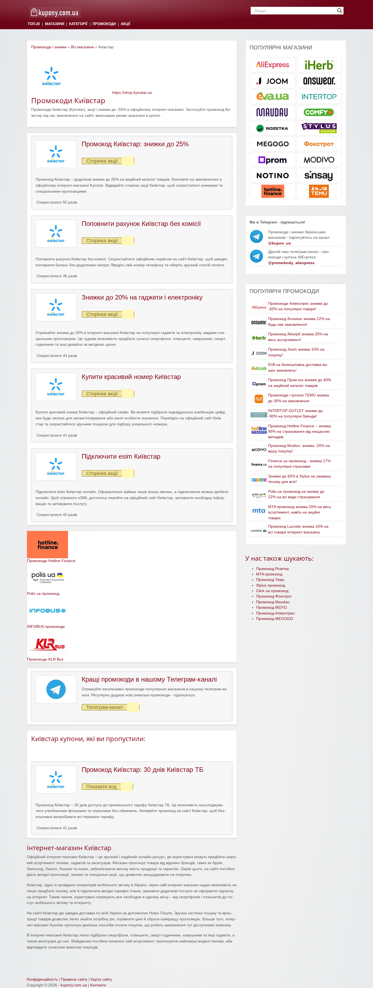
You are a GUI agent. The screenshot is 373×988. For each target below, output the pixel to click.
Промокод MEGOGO (274, 619)
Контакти (98, 985)
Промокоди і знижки (49, 47)
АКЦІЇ (125, 24)
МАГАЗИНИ (54, 24)
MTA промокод (269, 574)
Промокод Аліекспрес (275, 613)
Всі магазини (82, 47)
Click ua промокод (272, 591)
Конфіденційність (42, 979)
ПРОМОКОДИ (104, 24)
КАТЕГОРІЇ (78, 24)
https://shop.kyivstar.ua (132, 93)
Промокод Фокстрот (274, 596)
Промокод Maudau (272, 602)
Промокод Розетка (272, 569)
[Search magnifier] (340, 10)
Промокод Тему (270, 580)
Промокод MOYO (271, 607)
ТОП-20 (34, 24)
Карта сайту (101, 979)
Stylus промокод (270, 585)
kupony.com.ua (74, 985)
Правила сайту (74, 979)
